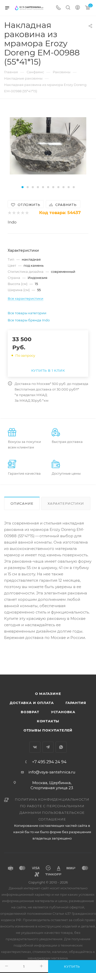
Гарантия (76, 703)
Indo (12, 222)
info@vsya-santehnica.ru (51, 772)
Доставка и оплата (32, 703)
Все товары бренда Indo (29, 320)
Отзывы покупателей (48, 730)
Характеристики (66, 503)
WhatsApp (61, 747)
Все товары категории (27, 313)
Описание (21, 503)
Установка (63, 712)
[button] (22, 187)
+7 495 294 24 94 (49, 762)
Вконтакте (34, 747)
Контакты (48, 721)
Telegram (48, 747)
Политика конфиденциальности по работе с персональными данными (52, 806)
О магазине (48, 694)
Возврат (30, 712)
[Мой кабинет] (77, 8)
